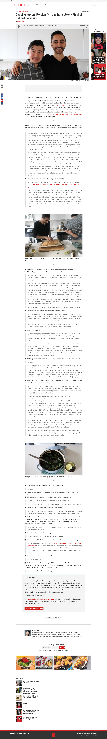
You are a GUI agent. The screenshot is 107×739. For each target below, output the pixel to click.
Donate (94, 1)
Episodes (82, 5)
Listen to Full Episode (52, 618)
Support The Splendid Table (33, 608)
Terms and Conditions (85, 735)
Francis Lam (20, 21)
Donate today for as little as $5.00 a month (39, 599)
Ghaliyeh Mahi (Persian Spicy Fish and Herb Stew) (64, 114)
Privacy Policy (94, 735)
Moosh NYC (61, 105)
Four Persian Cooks (23, 11)
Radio (88, 5)
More (93, 5)
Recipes (75, 5)
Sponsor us (53, 83)
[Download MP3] (87, 25)
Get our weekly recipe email (53, 644)
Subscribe (62, 647)
